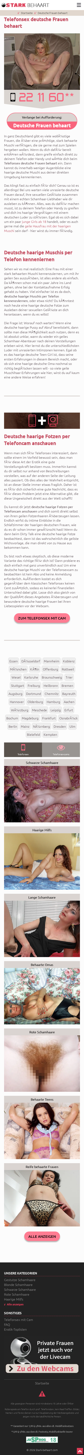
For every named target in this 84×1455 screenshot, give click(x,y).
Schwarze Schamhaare (20, 1289)
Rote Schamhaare (16, 1294)
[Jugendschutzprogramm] (42, 1440)
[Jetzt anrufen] (42, 99)
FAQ (7, 1324)
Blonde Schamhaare (18, 1284)
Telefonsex (23, 754)
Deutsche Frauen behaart (52, 13)
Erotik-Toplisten (15, 1329)
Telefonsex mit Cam (18, 1319)
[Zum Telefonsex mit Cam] (42, 1354)
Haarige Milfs (13, 1299)
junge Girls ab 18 (34, 221)
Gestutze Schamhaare (19, 1279)
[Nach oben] (80, 1451)
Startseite (27, 13)
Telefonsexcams (61, 754)
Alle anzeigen (42, 1236)
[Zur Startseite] (25, 5)
